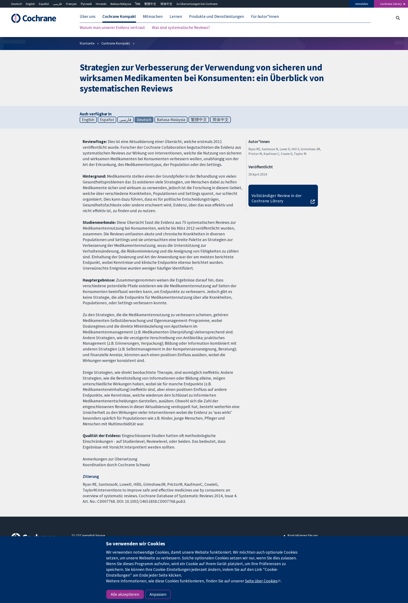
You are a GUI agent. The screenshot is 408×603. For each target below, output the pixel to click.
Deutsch (16, 4)
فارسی (57, 4)
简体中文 (166, 4)
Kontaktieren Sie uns (303, 535)
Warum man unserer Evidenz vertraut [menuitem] (112, 27)
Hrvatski (101, 4)
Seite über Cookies (261, 580)
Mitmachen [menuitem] (153, 16)
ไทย (137, 4)
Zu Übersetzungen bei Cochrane (197, 4)
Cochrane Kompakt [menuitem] (119, 16)
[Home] (38, 18)
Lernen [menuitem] (176, 16)
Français (71, 4)
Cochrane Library (391, 4)
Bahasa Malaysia (120, 4)
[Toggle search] (398, 18)
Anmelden (361, 4)
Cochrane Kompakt (115, 43)
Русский (86, 4)
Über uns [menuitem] (87, 16)
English (30, 4)
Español (44, 4)
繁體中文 (150, 4)
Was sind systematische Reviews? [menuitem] (181, 27)
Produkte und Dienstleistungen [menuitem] (216, 16)
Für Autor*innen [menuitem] (265, 16)
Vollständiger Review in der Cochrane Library (277, 198)
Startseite (87, 43)
